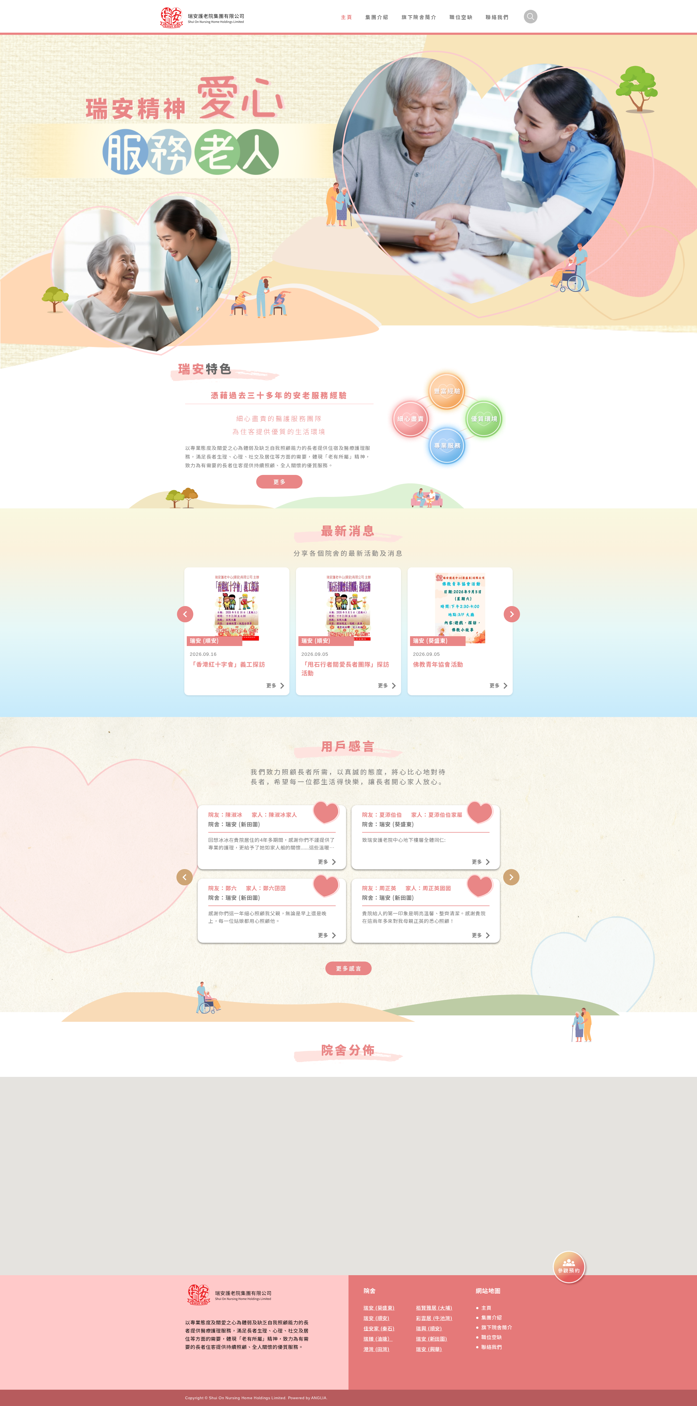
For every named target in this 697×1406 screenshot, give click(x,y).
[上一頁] (185, 614)
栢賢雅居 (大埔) (434, 1307)
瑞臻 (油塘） (378, 1338)
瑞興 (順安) (429, 1328)
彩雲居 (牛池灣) (434, 1317)
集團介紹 (377, 16)
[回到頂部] (586, 1304)
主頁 (347, 16)
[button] (339, 1200)
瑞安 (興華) (429, 1348)
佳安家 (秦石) (379, 1328)
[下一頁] (512, 614)
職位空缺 (461, 16)
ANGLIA (318, 1398)
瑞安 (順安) (376, 1317)
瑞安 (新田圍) (431, 1338)
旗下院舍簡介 (419, 16)
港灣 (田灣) (376, 1348)
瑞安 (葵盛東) (379, 1307)
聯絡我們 (497, 16)
